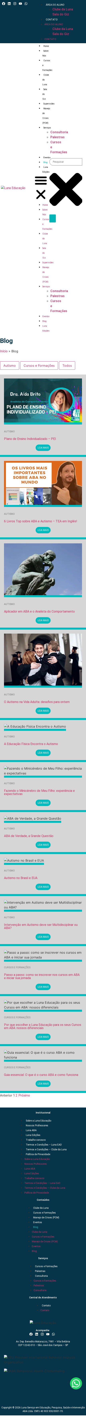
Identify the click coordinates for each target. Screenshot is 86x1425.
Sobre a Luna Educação (38, 1120)
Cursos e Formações (39, 366)
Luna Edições (33, 1135)
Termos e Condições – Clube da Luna (46, 1149)
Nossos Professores (37, 1125)
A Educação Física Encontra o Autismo (31, 744)
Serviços (46, 286)
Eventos (47, 157)
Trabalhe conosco (36, 1140)
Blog (45, 162)
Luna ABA (31, 1130)
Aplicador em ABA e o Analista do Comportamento (39, 611)
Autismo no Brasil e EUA (20, 878)
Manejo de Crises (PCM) (46, 1217)
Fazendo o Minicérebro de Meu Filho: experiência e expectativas (39, 792)
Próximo (24, 1095)
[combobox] (65, 161)
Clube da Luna (62, 9)
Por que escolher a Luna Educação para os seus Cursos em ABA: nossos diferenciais (42, 1026)
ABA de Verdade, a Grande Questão (28, 836)
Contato (52, 19)
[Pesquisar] (52, 218)
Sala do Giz (60, 14)
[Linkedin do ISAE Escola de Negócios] (10, 3)
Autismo (9, 366)
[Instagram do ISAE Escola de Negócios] (15, 3)
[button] (40, 188)
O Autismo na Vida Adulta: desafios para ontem (37, 702)
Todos (67, 366)
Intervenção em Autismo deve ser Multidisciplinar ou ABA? (41, 926)
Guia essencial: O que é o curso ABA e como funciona (41, 1075)
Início (4, 351)
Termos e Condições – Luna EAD (44, 1144)
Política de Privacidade (38, 1154)
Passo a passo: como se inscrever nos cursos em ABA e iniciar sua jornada (42, 976)
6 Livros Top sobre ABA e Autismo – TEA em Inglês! (40, 521)
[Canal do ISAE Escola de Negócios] (21, 3)
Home (46, 46)
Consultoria (41, 1276)
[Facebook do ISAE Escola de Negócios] (4, 3)
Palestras (40, 1271)
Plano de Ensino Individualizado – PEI (30, 439)
